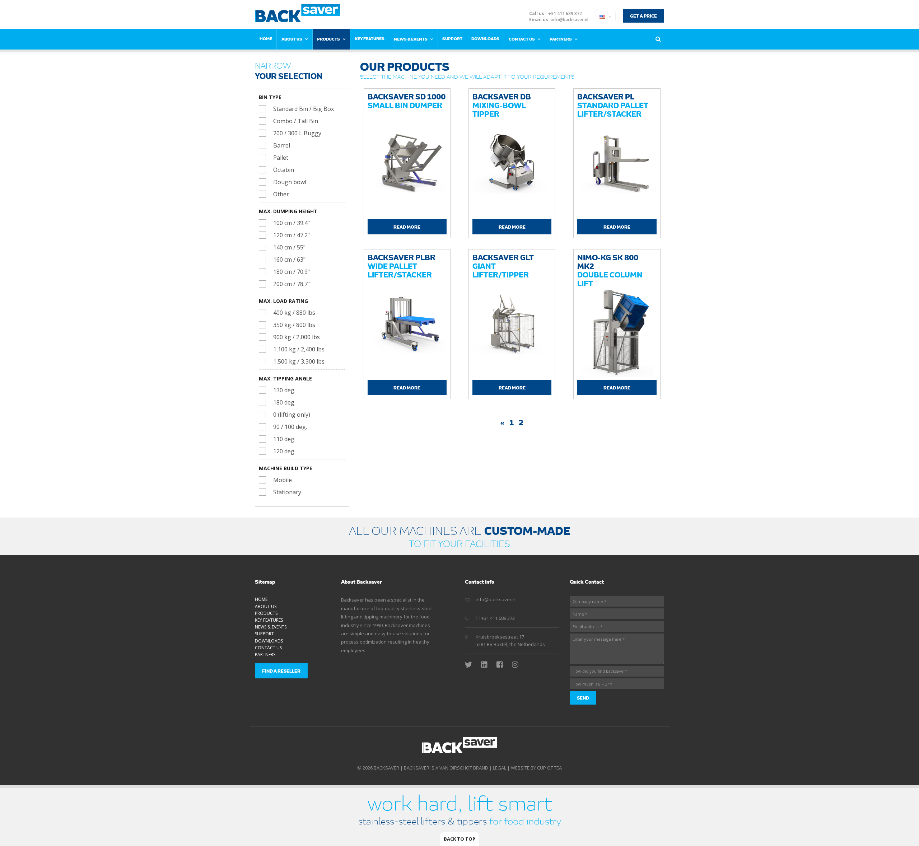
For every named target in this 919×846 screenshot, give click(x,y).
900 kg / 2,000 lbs (296, 337)
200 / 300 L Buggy (297, 133)
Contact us (522, 39)
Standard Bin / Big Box (303, 109)
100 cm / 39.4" (291, 223)
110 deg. (284, 439)
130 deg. (284, 390)
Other (281, 194)
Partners (561, 39)
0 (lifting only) (291, 415)
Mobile (282, 480)
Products (328, 39)
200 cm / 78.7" (291, 284)
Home (266, 38)
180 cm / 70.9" (291, 272)
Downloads (485, 38)
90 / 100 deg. (290, 427)
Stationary (287, 492)
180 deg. (284, 402)
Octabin (283, 170)
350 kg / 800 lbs (294, 325)
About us (291, 39)
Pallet (280, 158)
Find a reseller (281, 670)
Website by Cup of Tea (536, 768)
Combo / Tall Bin (295, 121)
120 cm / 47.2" (291, 235)
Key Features (369, 38)
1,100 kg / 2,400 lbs (299, 349)
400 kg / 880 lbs (294, 313)
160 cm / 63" (289, 259)
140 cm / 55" (289, 247)
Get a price (643, 15)
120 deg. (284, 451)
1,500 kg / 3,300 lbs (299, 361)
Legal (499, 768)
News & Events (411, 39)
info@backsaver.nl (569, 20)
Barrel (281, 145)
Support (452, 38)
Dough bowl (289, 182)
